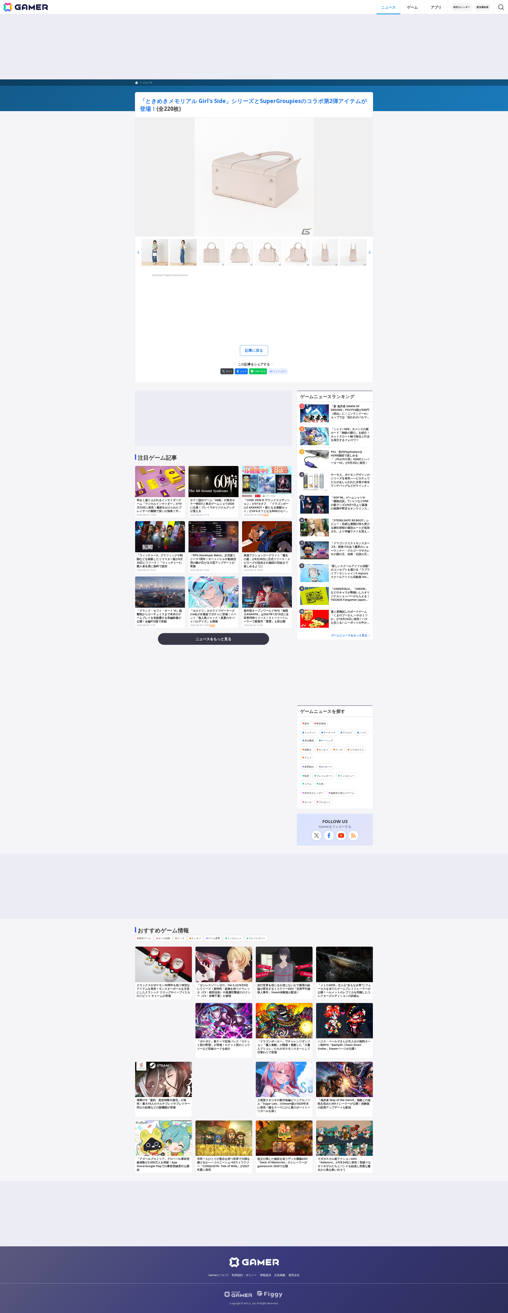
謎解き (308, 749)
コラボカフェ (357, 749)
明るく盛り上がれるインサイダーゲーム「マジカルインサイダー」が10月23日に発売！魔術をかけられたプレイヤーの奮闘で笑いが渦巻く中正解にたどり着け (159, 507)
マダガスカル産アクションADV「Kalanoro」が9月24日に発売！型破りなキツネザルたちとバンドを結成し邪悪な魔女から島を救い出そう (344, 1164)
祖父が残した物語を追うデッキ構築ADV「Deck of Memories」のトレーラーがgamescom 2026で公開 (282, 1162)
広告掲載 (279, 1275)
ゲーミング (327, 740)
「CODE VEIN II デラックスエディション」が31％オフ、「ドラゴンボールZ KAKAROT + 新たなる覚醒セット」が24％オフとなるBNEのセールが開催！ (267, 507)
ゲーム (412, 7)
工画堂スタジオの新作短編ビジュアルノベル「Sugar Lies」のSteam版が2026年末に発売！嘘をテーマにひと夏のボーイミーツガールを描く (283, 1105)
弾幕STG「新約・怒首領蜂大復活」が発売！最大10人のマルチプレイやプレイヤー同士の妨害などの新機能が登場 (163, 1103)
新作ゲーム (145, 938)
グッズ (339, 749)
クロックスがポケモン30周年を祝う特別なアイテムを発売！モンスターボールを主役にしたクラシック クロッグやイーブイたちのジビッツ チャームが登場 (163, 990)
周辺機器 (309, 740)
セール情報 (164, 938)
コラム (308, 783)
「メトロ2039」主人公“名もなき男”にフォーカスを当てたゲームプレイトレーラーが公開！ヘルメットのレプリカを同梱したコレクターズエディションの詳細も (344, 990)
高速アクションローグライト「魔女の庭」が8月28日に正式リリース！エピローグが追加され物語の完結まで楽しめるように (267, 560)
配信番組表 (483, 7)
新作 (306, 723)
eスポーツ (326, 766)
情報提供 (265, 1275)
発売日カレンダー (313, 792)
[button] (138, 252)
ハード (362, 732)
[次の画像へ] (254, 177)
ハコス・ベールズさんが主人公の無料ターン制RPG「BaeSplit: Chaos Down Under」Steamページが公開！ (344, 1044)
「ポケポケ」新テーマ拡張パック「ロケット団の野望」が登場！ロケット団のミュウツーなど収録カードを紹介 (223, 1044)
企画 (321, 783)
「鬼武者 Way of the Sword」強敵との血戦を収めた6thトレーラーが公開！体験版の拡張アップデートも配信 (344, 1103)
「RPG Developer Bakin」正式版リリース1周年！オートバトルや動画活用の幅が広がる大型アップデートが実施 (213, 560)
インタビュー (347, 775)
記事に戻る (254, 350)
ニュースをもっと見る (213, 638)
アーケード (329, 732)
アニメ (308, 757)
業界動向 (309, 766)
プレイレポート (324, 775)
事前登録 (321, 723)
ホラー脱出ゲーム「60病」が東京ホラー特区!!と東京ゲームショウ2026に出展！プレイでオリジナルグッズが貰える (212, 505)
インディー (310, 732)
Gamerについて (219, 1275)
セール (308, 802)
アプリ (436, 7)
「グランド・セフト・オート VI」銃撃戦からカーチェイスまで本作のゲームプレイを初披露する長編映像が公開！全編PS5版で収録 (159, 616)
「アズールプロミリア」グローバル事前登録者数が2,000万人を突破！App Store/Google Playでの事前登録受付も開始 (163, 1164)
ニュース (388, 7)
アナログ (347, 732)
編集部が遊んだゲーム (342, 792)
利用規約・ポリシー (244, 1275)
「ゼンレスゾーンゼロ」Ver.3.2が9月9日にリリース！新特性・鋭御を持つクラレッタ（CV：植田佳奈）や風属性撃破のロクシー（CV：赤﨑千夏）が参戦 (224, 990)
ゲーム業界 (214, 938)
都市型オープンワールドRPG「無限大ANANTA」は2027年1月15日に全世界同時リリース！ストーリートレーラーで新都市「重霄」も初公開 (266, 616)
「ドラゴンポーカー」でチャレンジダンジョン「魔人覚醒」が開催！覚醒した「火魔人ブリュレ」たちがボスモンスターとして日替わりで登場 (283, 1046)
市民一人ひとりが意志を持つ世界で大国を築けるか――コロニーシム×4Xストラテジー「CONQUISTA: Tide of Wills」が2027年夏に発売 (223, 1164)
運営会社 (294, 1275)
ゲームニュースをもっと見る (349, 635)
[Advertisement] (254, 47)
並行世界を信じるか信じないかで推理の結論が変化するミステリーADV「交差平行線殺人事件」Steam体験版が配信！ (283, 988)
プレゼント (325, 802)
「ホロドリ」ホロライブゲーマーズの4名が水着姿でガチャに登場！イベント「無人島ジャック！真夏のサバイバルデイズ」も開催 (213, 616)
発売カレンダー (461, 7)
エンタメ (323, 749)
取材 (306, 775)
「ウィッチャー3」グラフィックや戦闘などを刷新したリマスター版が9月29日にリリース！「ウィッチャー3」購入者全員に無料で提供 (160, 560)
